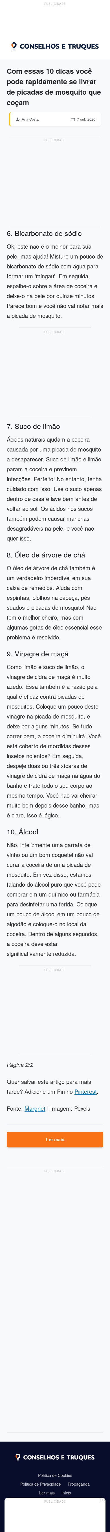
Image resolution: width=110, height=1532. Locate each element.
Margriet (35, 1108)
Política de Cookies (55, 1475)
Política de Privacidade (40, 1484)
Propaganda (79, 1484)
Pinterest (85, 1091)
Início (66, 1493)
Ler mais (55, 1139)
